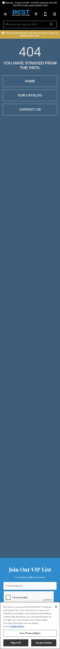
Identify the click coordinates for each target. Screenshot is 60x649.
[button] (5, 14)
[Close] (56, 606)
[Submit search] (51, 24)
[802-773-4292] (45, 14)
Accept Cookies (44, 643)
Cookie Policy (17, 626)
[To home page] (20, 13)
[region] (30, 625)
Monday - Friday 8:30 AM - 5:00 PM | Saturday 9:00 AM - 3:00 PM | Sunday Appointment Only (32, 4)
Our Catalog (30, 95)
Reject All (16, 643)
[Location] (36, 14)
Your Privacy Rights (30, 633)
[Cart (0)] (55, 14)
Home (30, 81)
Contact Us (30, 109)
